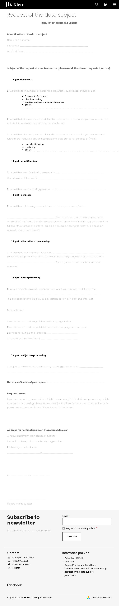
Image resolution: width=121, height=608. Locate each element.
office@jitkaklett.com (23, 557)
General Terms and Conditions (80, 565)
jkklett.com (70, 575)
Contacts (69, 561)
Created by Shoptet (101, 597)
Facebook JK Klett (21, 564)
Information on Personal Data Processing (86, 568)
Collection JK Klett (74, 558)
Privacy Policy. (88, 528)
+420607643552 (20, 560)
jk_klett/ (16, 567)
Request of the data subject (79, 571)
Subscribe (71, 536)
